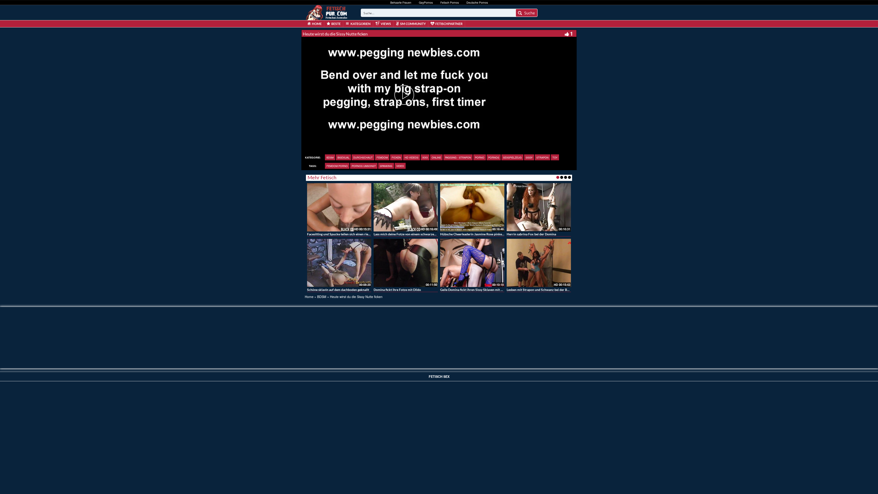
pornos (493, 157)
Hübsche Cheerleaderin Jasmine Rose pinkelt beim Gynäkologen (485, 234)
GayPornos (426, 2)
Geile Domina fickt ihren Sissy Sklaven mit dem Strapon (479, 290)
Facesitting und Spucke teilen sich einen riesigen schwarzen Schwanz (356, 234)
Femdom (382, 157)
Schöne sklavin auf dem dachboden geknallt (338, 290)
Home (309, 296)
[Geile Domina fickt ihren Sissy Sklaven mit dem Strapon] (472, 263)
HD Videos (411, 157)
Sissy (529, 157)
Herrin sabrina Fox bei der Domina (531, 234)
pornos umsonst (364, 166)
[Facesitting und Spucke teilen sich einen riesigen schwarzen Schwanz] (339, 207)
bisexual (343, 157)
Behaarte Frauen (400, 2)
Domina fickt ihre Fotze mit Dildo (397, 290)
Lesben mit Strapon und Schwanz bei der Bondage (542, 290)
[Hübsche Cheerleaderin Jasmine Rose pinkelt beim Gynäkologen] (472, 207)
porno (479, 157)
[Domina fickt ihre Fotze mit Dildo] (406, 263)
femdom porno (337, 166)
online (436, 157)
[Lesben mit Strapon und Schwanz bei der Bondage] (539, 263)
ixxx (425, 157)
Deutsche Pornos (477, 2)
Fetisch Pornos (449, 2)
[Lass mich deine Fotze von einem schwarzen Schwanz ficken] (406, 207)
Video (400, 166)
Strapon (542, 157)
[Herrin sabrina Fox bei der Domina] (539, 207)
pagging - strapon (458, 157)
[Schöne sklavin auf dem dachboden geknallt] (339, 263)
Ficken (396, 157)
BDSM (330, 157)
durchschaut (363, 157)
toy (554, 157)
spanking (386, 166)
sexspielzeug (512, 157)
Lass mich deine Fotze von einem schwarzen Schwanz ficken (416, 234)
